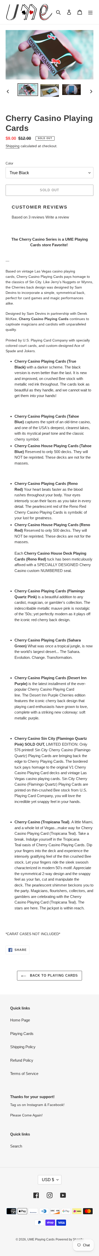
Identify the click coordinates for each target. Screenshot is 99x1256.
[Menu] (90, 12)
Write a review (57, 217)
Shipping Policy (23, 1047)
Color (9, 163)
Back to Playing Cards (53, 975)
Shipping (13, 146)
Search (16, 1146)
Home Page (20, 1020)
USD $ (48, 1180)
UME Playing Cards (41, 1239)
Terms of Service (24, 1073)
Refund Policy (21, 1060)
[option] (28, 89)
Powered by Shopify (69, 1239)
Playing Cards (22, 1033)
